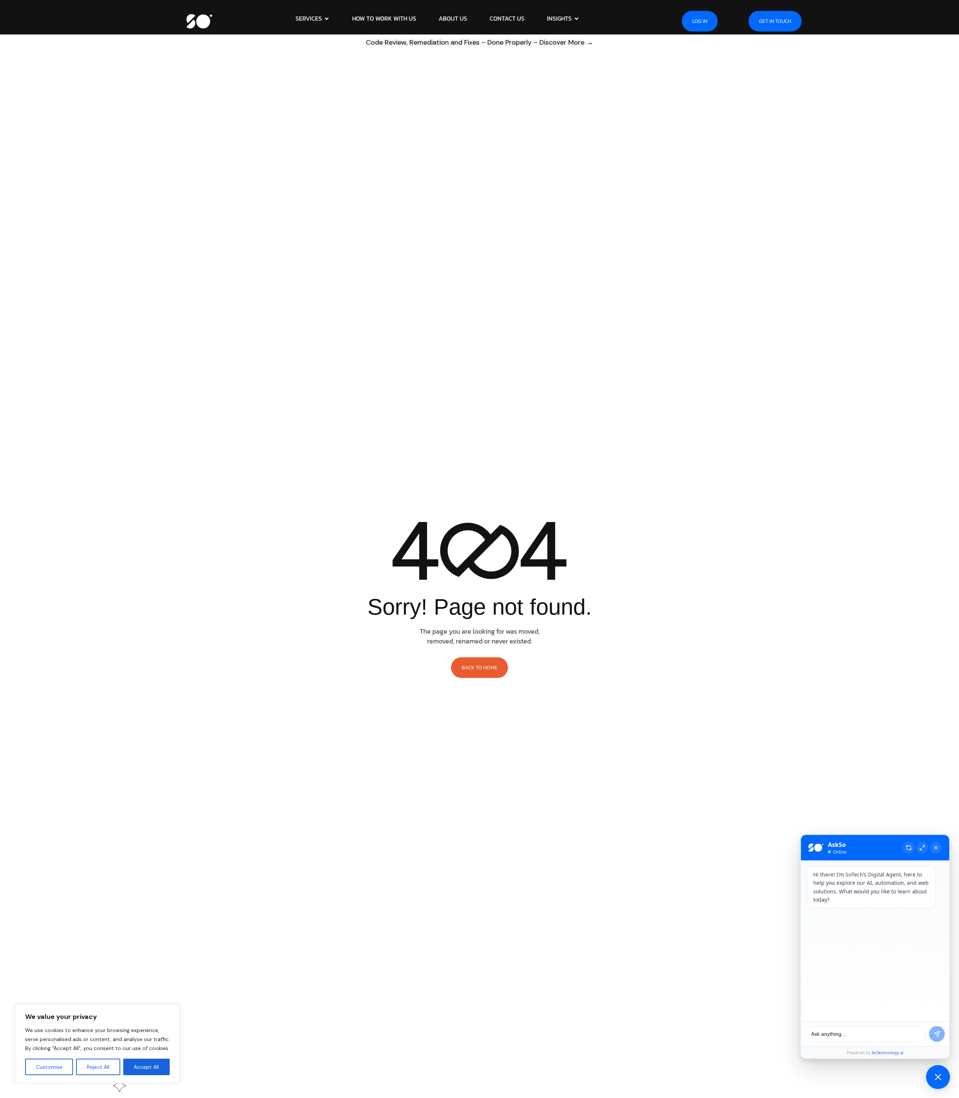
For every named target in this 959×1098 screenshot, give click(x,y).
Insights (559, 18)
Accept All (146, 1067)
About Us (453, 18)
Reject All (98, 1067)
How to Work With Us (384, 18)
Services (309, 18)
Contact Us (507, 18)
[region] (97, 1043)
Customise (49, 1067)
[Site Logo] (199, 20)
